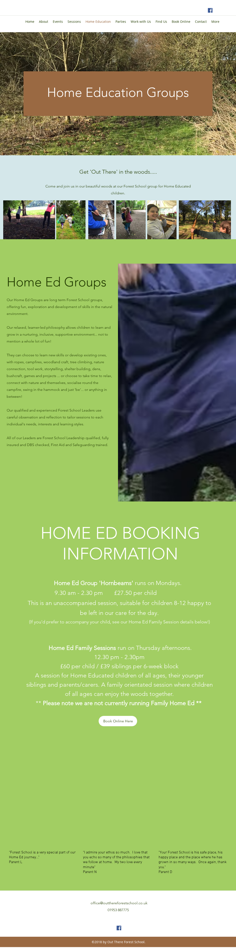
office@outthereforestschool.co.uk (119, 903)
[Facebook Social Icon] (210, 10)
